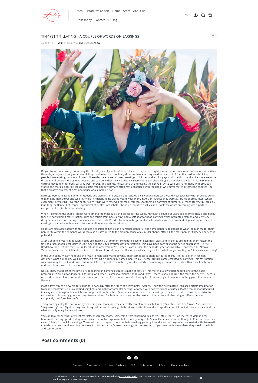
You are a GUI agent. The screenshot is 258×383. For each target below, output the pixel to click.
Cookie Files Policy (128, 376)
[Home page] (58, 15)
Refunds (162, 365)
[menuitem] (80, 10)
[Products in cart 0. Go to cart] (211, 16)
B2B (133, 365)
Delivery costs (147, 365)
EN (186, 15)
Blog (81, 42)
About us (77, 365)
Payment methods (180, 365)
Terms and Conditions (115, 365)
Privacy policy (93, 365)
